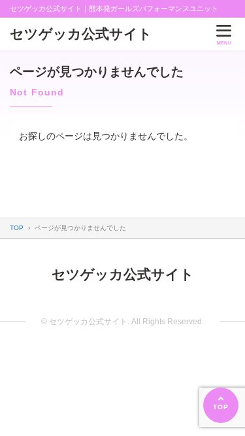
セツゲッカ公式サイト (81, 33)
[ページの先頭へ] (220, 405)
